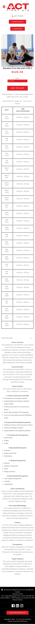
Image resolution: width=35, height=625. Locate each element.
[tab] (17, 338)
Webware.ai (24, 621)
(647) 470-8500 (18, 16)
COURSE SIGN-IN (17, 22)
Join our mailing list (17, 612)
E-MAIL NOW (17, 29)
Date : (18, 78)
